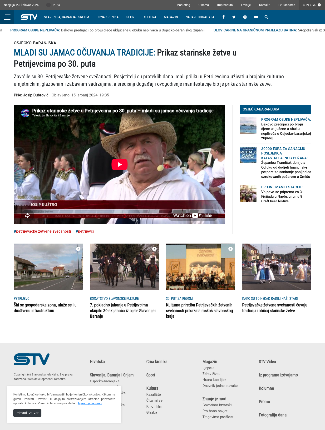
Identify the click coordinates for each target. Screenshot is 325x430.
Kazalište (153, 394)
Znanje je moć (214, 398)
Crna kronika (108, 17)
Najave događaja (200, 17)
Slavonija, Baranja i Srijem (66, 17)
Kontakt (264, 5)
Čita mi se (154, 400)
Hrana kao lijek (214, 380)
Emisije (246, 5)
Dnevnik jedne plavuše (220, 386)
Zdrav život (211, 374)
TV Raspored (286, 5)
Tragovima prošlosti (218, 417)
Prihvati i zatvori (27, 413)
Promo (264, 401)
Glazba (151, 412)
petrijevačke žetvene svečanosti (43, 231)
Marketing (183, 5)
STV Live (310, 5)
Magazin (171, 17)
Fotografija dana (273, 415)
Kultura (149, 17)
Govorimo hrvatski (217, 405)
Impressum (225, 5)
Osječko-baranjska (104, 381)
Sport (131, 17)
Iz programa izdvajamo (278, 375)
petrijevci (86, 231)
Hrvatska (97, 361)
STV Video (267, 361)
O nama (203, 5)
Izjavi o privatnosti (90, 403)
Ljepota (208, 368)
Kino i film (154, 406)
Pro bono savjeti (215, 411)
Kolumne (266, 388)
